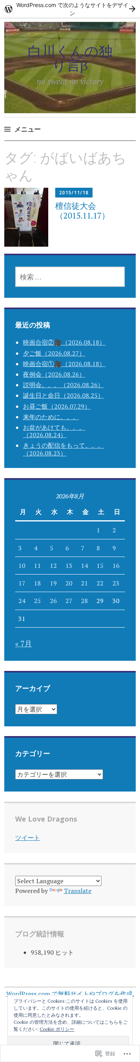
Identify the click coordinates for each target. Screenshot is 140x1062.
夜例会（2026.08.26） (54, 374)
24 (21, 600)
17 (21, 583)
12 (53, 565)
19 (53, 583)
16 (115, 565)
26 (53, 600)
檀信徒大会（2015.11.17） (82, 210)
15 (99, 565)
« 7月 (23, 643)
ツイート (27, 837)
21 (84, 583)
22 (99, 583)
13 (68, 565)
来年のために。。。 (51, 417)
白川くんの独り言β (70, 58)
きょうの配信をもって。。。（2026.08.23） (63, 449)
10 (21, 565)
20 (68, 583)
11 (37, 565)
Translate (77, 890)
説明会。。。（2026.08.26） (63, 385)
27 (68, 600)
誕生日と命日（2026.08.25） (63, 395)
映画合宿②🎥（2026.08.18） (64, 342)
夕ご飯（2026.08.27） (54, 353)
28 (84, 600)
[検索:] (70, 277)
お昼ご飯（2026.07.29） (57, 406)
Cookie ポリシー (57, 1029)
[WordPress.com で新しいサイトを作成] (70, 9)
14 (84, 565)
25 (37, 600)
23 (115, 583)
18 (37, 583)
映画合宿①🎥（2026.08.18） (64, 363)
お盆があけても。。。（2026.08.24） (54, 431)
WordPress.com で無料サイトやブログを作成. (70, 993)
